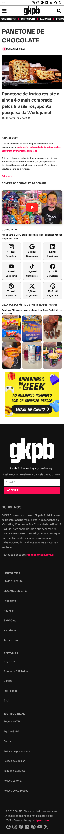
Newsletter (10, 630)
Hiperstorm (41, 820)
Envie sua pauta (13, 581)
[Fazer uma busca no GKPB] (59, 10)
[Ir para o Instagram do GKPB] (38, 2)
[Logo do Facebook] (21, 827)
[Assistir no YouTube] (32, 207)
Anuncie (9, 610)
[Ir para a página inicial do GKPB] (32, 10)
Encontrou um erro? (15, 591)
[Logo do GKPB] (32, 451)
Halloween (45, 19)
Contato (8, 741)
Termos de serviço (14, 771)
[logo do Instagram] (8, 827)
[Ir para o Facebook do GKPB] (55, 2)
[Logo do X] (46, 827)
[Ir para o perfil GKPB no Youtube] (51, 2)
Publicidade (10, 691)
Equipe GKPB (11, 731)
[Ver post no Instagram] (11, 328)
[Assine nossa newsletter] (34, 2)
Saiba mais (7, 176)
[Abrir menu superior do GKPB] (3, 2)
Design (8, 681)
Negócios (9, 661)
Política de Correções (16, 790)
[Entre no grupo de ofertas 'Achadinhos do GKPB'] (32, 394)
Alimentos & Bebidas (16, 671)
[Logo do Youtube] (39, 827)
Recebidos (10, 601)
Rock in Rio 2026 (8, 19)
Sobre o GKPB (12, 721)
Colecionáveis (28, 19)
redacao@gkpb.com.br (40, 555)
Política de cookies (14, 761)
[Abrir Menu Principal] (4, 10)
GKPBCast (10, 620)
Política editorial (13, 780)
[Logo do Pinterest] (33, 827)
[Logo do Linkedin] (27, 827)
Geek (7, 700)
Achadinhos (11, 640)
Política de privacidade (17, 751)
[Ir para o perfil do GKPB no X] (60, 2)
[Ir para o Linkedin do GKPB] (46, 2)
